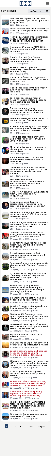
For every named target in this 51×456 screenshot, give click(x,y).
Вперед (41, 426)
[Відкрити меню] (47, 3)
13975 (31, 426)
